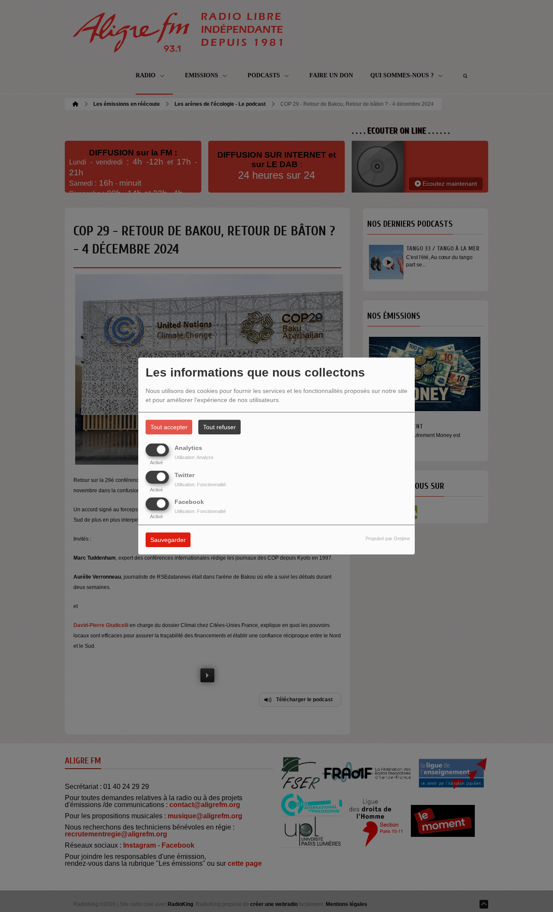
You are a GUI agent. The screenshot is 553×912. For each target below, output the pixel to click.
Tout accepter (169, 427)
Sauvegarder (168, 539)
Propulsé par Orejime (387, 538)
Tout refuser (219, 427)
